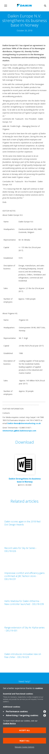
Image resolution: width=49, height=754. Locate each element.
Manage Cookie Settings (24, 747)
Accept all (24, 730)
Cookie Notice (9, 723)
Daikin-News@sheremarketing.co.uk (24, 423)
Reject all (25, 740)
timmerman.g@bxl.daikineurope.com (19, 430)
